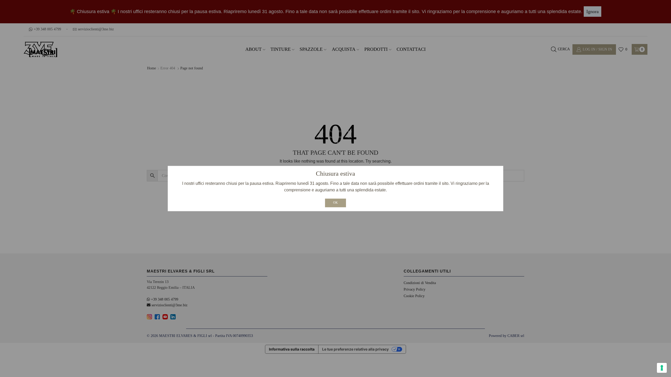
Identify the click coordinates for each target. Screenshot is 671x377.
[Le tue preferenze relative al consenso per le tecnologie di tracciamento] (662, 368)
